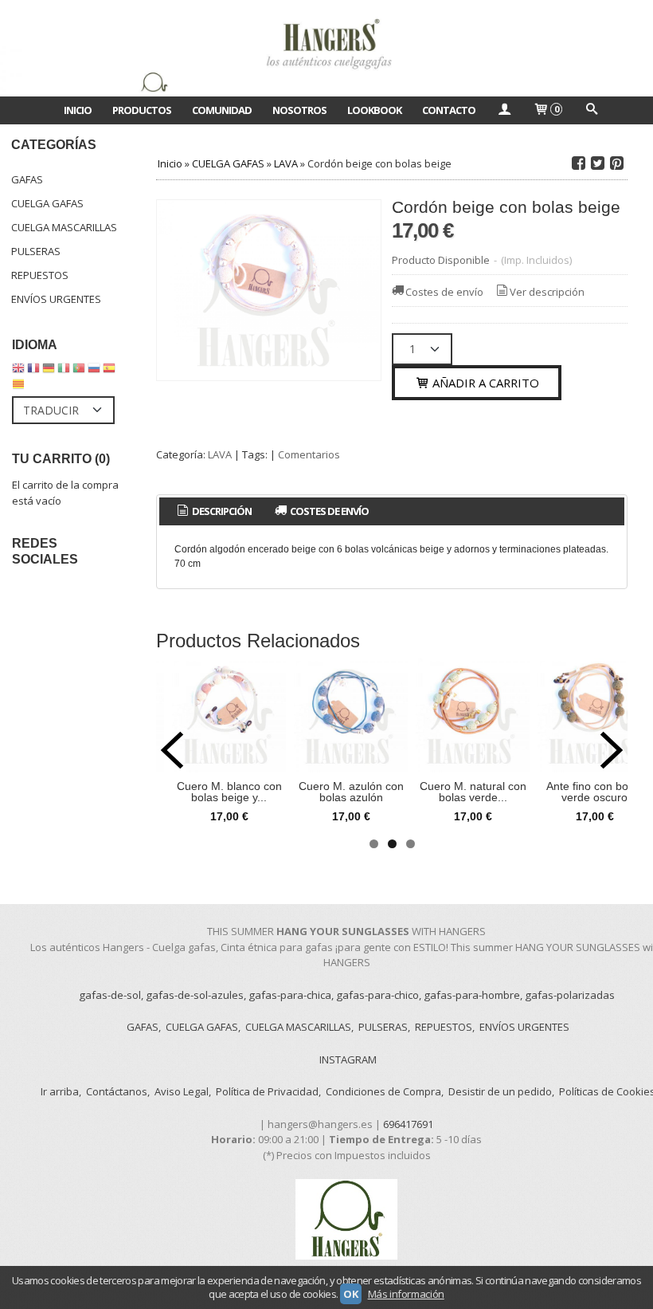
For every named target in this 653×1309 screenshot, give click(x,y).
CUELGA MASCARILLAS (64, 227)
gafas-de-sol (110, 995)
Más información (406, 1294)
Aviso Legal (181, 1091)
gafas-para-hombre (472, 995)
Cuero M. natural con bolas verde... (473, 792)
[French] (33, 371)
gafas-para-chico (377, 995)
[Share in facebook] (578, 163)
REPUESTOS (39, 275)
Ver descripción (547, 292)
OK (350, 1294)
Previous (172, 750)
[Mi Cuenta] (504, 110)
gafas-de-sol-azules (195, 995)
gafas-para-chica (289, 995)
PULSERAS (36, 251)
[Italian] (63, 371)
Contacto (448, 110)
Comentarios (309, 454)
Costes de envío (444, 292)
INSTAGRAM (348, 1059)
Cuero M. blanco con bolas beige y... (229, 792)
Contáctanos (116, 1091)
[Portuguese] (78, 371)
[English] (18, 371)
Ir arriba (60, 1091)
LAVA (220, 454)
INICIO (78, 110)
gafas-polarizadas (570, 995)
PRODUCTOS (141, 110)
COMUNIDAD (222, 110)
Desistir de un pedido (500, 1091)
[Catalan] (20, 387)
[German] (48, 371)
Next (612, 750)
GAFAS (27, 179)
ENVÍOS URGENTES (56, 299)
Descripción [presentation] (221, 511)
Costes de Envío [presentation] (328, 511)
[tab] (213, 511)
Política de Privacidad (267, 1091)
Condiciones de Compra (383, 1091)
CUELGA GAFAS (47, 203)
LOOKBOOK (374, 110)
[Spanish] (109, 371)
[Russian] (94, 371)
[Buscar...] (591, 110)
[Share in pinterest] (616, 163)
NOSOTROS (299, 110)
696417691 (408, 1124)
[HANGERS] (326, 48)
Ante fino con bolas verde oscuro (594, 792)
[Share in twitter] (597, 163)
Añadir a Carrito (484, 383)
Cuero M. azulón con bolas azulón (351, 792)
